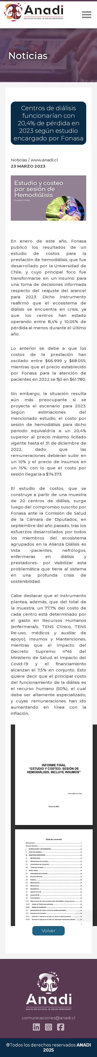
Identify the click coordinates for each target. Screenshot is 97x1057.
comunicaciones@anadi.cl (48, 1017)
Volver (49, 930)
